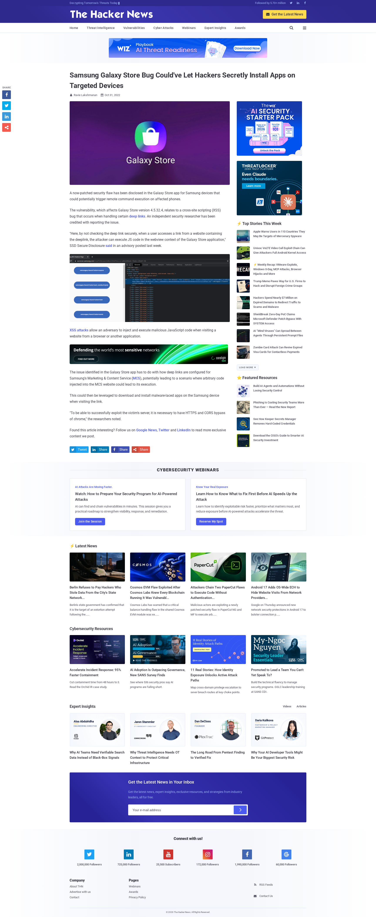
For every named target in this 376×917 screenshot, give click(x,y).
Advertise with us (80, 891)
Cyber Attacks (163, 28)
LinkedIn (184, 430)
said (109, 246)
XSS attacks (79, 330)
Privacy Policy (137, 897)
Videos (287, 706)
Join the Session (90, 521)
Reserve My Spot (211, 521)
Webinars (189, 28)
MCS (136, 378)
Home (74, 28)
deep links (137, 216)
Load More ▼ (247, 367)
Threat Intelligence (101, 28)
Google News (146, 430)
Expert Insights (215, 28)
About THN (76, 886)
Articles (301, 706)
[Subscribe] (240, 810)
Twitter (164, 430)
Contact (74, 897)
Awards (240, 28)
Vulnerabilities (134, 28)
